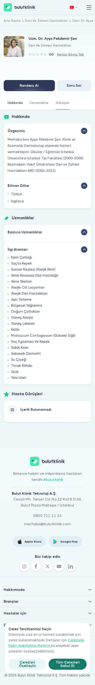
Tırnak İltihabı (21, 366)
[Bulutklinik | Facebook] (36, 566)
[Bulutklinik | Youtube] (59, 566)
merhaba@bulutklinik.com (47, 524)
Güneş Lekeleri (23, 323)
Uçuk (15, 372)
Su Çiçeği (18, 360)
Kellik (15, 329)
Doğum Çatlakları (25, 311)
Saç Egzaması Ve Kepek (30, 341)
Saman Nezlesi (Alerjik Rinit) (33, 269)
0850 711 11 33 (47, 515)
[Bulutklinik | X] (47, 566)
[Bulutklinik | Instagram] (24, 566)
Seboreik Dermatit (26, 354)
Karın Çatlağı (21, 257)
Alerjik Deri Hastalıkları (29, 293)
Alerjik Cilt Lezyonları (28, 287)
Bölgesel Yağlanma (26, 305)
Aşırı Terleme (21, 299)
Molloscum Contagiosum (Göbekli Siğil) (43, 335)
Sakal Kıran (19, 348)
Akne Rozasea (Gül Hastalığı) (34, 275)
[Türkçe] (73, 7)
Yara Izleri (18, 378)
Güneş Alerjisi (22, 317)
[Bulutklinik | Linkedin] (70, 566)
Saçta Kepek (21, 263)
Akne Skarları (21, 281)
